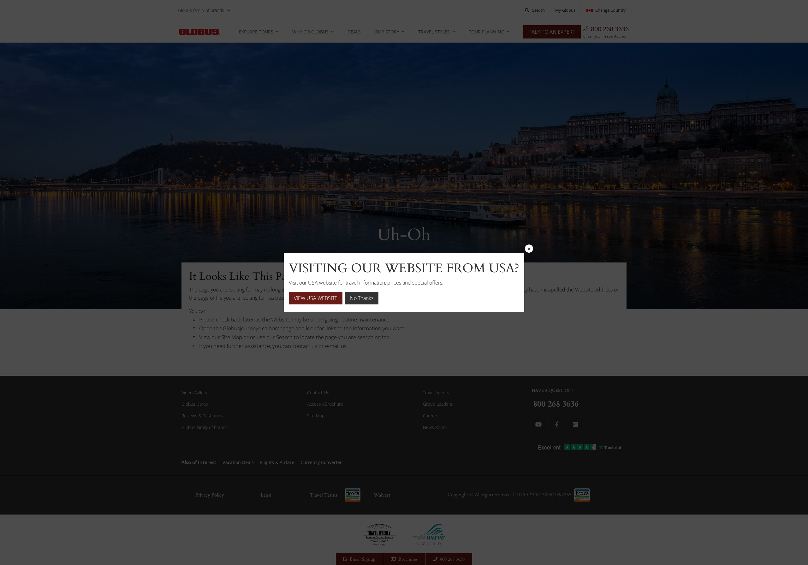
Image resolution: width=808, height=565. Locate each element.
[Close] (529, 248)
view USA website (315, 298)
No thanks (361, 298)
